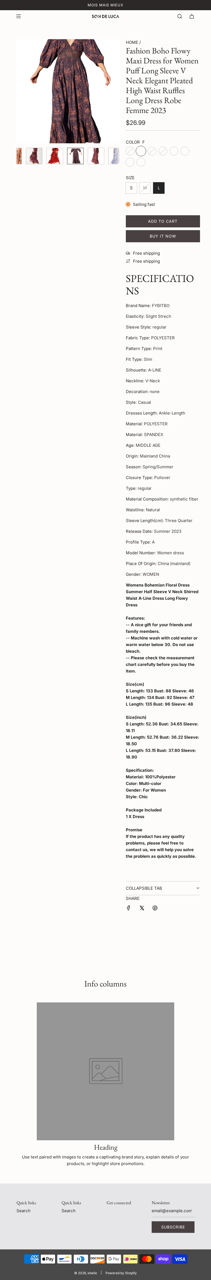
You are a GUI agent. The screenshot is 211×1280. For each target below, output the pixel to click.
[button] (23, 91)
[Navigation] (18, 16)
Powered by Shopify (121, 1273)
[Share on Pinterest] (155, 909)
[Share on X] (142, 909)
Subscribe (173, 1227)
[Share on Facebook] (129, 909)
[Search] (180, 16)
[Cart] (192, 16)
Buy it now (163, 236)
